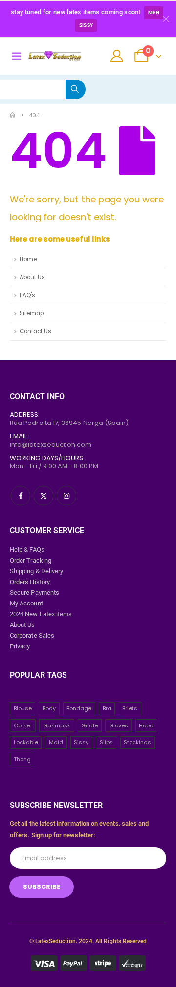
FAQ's (27, 295)
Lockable (26, 742)
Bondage (78, 708)
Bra (107, 708)
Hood (146, 725)
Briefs (129, 708)
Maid (56, 742)
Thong (22, 759)
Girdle (89, 725)
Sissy (86, 25)
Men (153, 12)
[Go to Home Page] (12, 115)
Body (49, 708)
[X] (43, 495)
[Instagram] (66, 495)
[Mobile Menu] (16, 56)
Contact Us (35, 331)
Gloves (118, 725)
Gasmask (56, 725)
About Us (32, 277)
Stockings (137, 742)
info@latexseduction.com (51, 444)
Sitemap (32, 313)
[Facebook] (20, 495)
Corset (23, 725)
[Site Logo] (54, 56)
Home (28, 259)
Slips (106, 742)
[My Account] (117, 56)
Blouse (23, 708)
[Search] (76, 89)
